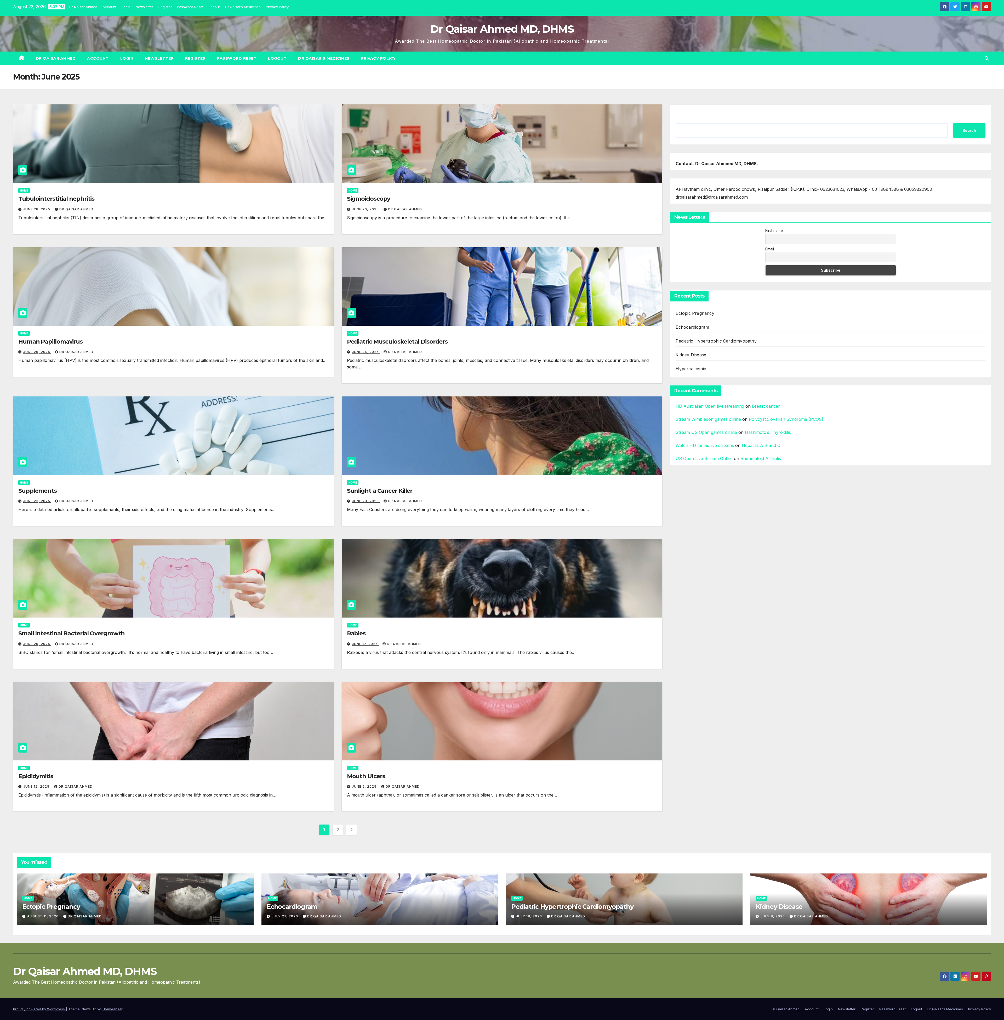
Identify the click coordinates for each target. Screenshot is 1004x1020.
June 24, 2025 (366, 352)
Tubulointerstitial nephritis (56, 198)
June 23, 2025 (37, 501)
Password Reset (190, 7)
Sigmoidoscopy (368, 198)
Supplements (37, 490)
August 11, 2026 (43, 916)
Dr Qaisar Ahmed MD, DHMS (502, 29)
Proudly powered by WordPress (39, 1009)
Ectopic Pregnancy (695, 313)
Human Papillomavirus (50, 341)
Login (126, 7)
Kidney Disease (691, 355)
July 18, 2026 (529, 916)
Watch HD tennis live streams (705, 445)
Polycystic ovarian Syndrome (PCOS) (786, 419)
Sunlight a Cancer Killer (380, 490)
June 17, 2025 (365, 644)
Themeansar (112, 1009)
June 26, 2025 (366, 209)
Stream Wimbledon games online (708, 419)
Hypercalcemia (691, 369)
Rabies (356, 633)
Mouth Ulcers (366, 776)
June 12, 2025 (36, 786)
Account (109, 7)
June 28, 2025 (37, 209)
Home (24, 190)
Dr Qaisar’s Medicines (243, 7)
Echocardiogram (692, 327)
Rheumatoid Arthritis (760, 458)
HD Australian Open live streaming (710, 406)
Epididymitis (35, 776)
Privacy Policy (277, 7)
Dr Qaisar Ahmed (83, 7)
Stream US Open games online (706, 432)
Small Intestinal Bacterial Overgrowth (71, 633)
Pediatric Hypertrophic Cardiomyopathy (716, 341)
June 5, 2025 (365, 786)
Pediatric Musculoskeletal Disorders (397, 341)
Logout (214, 7)
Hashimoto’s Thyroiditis (768, 432)
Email (769, 249)
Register (165, 7)
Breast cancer (766, 406)
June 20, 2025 (37, 644)
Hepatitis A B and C (761, 445)
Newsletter (144, 7)
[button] (987, 58)
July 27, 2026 (285, 916)
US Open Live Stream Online (704, 458)
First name (774, 230)
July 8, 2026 (773, 916)
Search (969, 130)
